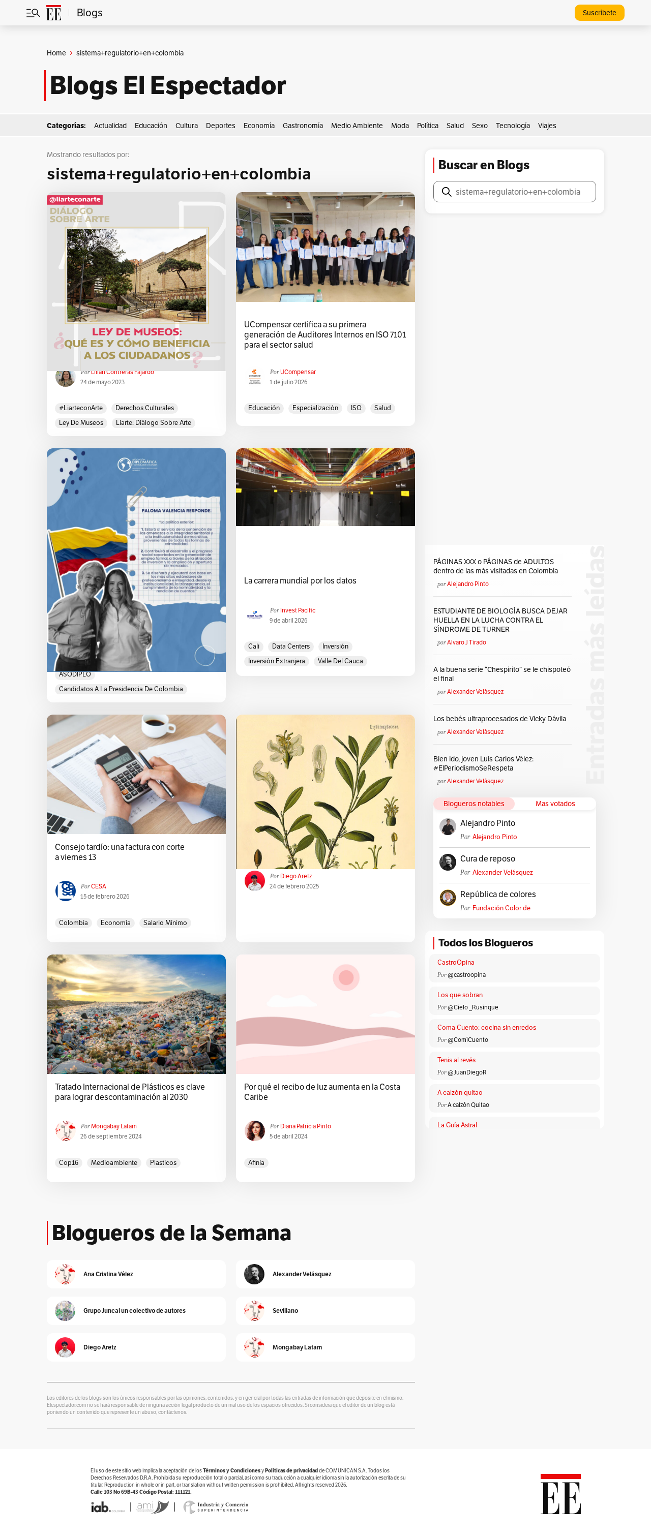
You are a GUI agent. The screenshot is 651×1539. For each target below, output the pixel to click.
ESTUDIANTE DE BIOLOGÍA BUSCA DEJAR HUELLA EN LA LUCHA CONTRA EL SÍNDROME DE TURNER (500, 620)
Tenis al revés (456, 1060)
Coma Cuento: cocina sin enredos (486, 1027)
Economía (259, 125)
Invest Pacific (297, 610)
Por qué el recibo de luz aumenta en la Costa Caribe (322, 1092)
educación (264, 408)
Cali (253, 646)
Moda (400, 125)
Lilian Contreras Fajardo (122, 372)
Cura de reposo (487, 859)
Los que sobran (460, 995)
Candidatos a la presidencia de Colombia (121, 689)
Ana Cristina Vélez (108, 1274)
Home (56, 52)
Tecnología (513, 125)
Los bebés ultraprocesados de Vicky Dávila (501, 718)
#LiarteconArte (81, 408)
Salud (455, 125)
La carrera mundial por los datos (300, 581)
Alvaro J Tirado (466, 642)
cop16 (68, 1162)
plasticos (163, 1162)
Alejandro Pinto (468, 584)
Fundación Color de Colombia (501, 908)
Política (427, 125)
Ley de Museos (81, 422)
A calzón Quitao (468, 1105)
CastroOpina (456, 962)
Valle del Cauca (340, 661)
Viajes (547, 125)
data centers (291, 646)
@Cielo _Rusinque (473, 1007)
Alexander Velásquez (475, 691)
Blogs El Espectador (168, 85)
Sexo (480, 125)
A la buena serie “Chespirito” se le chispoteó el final (502, 674)
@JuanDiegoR (467, 1072)
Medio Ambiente (357, 125)
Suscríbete (599, 12)
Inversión (335, 646)
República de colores (498, 894)
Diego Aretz (296, 876)
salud (382, 408)
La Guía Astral (457, 1125)
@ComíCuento (468, 1039)
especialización (315, 408)
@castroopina (467, 974)
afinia (256, 1162)
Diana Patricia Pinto (305, 1126)
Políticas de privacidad (291, 1470)
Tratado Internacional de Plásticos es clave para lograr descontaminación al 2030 (130, 1092)
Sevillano (285, 1310)
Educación (151, 125)
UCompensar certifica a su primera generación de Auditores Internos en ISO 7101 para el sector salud (325, 335)
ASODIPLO (75, 674)
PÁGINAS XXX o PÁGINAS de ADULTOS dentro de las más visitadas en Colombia (495, 566)
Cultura (186, 125)
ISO (356, 408)
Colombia (73, 922)
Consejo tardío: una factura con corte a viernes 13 (120, 852)
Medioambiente (114, 1162)
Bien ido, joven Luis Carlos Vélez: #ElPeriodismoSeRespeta (483, 763)
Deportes (220, 125)
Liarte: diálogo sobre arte (153, 422)
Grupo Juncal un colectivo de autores (134, 1310)
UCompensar (298, 372)
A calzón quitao (460, 1092)
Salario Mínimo (165, 922)
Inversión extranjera (276, 661)
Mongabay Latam (114, 1126)
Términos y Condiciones (231, 1470)
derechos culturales (144, 408)
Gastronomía (303, 125)
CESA (98, 886)
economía (116, 922)
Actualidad (110, 125)
